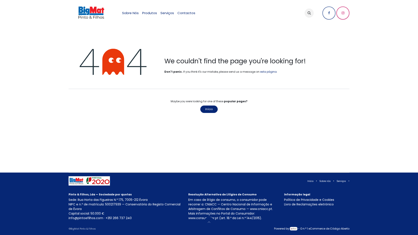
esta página (268, 72)
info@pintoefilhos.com (86, 218)
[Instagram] (342, 13)
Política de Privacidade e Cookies (309, 200)
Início (209, 109)
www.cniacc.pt (261, 209)
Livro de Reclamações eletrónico (309, 204)
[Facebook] (328, 13)
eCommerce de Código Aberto (328, 228)
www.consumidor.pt (203, 218)
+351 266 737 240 (119, 218)
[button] (309, 13)
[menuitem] (130, 13)
